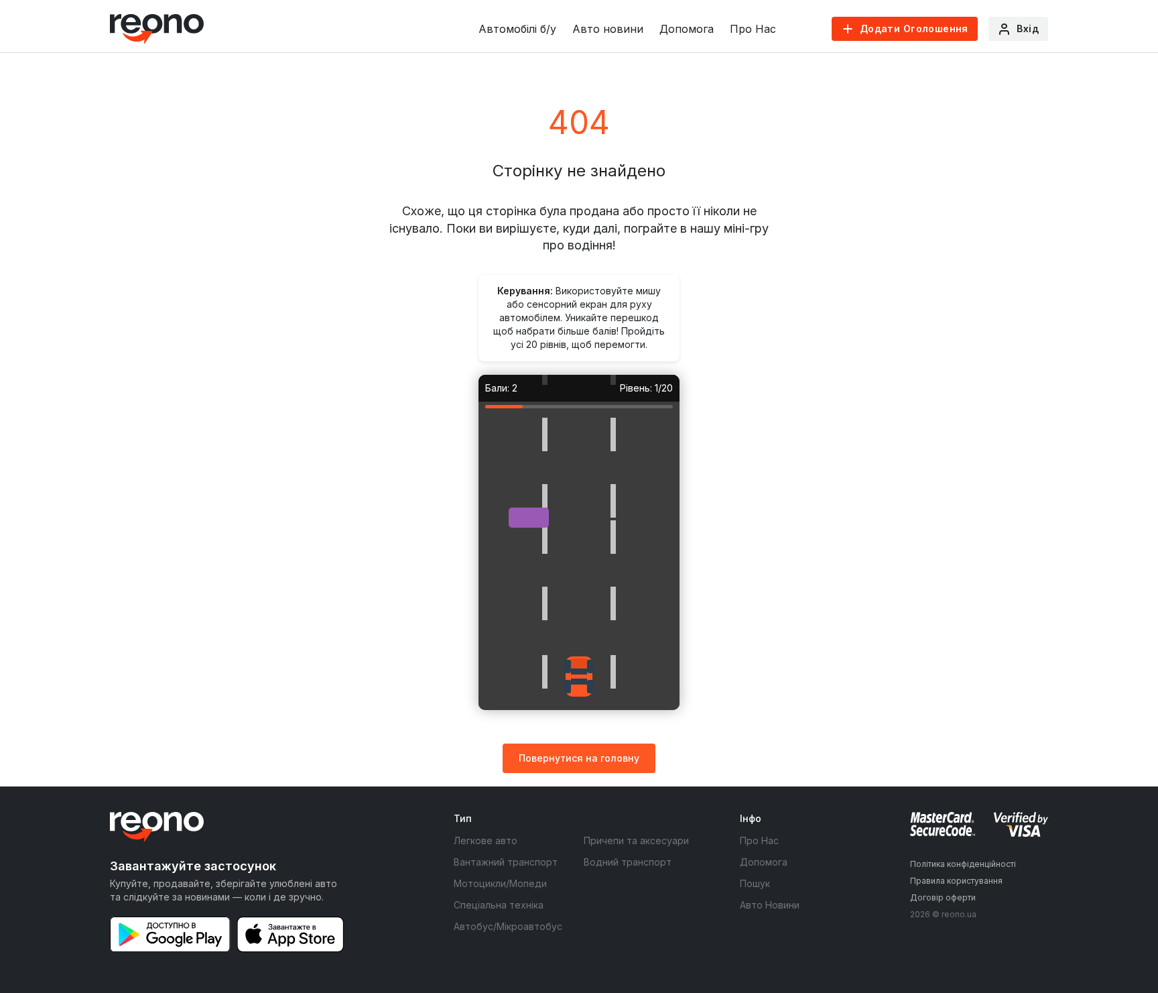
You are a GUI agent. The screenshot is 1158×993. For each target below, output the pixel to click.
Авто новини (607, 29)
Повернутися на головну (579, 758)
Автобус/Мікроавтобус (508, 926)
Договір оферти (943, 897)
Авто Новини (769, 905)
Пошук (755, 883)
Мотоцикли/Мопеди (500, 883)
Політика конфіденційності (963, 864)
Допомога (686, 29)
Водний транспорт (627, 862)
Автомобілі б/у (517, 29)
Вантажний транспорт (506, 862)
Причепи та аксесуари (636, 840)
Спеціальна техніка (498, 905)
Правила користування (956, 881)
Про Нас (753, 29)
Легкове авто (485, 840)
